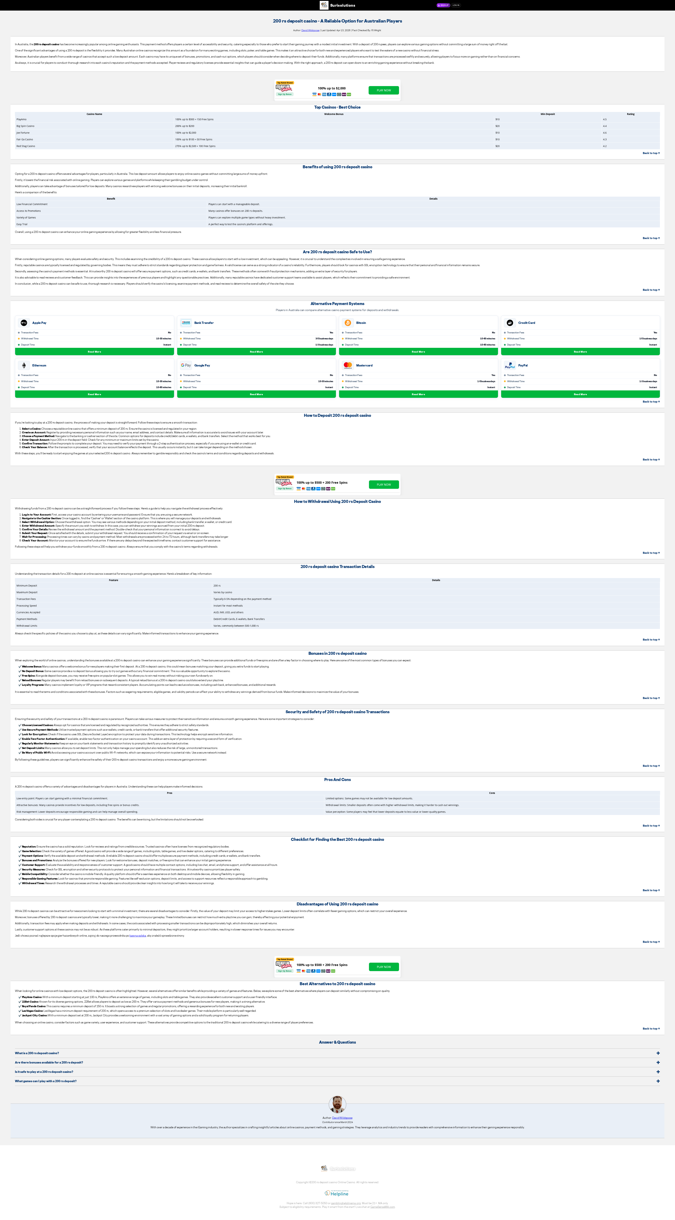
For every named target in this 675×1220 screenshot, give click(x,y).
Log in (456, 5)
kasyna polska (138, 935)
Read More (94, 351)
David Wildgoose (310, 30)
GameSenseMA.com (382, 1207)
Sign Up (445, 5)
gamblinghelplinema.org (346, 1203)
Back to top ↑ (651, 153)
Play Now (384, 90)
